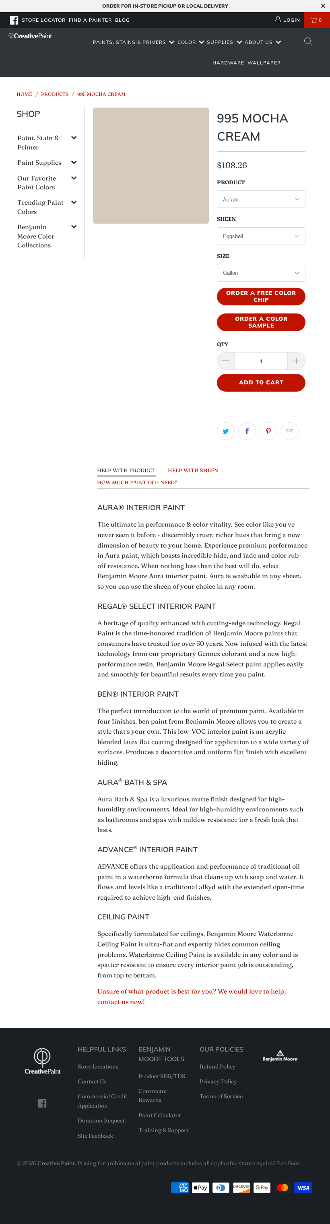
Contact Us (92, 1081)
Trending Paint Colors (40, 206)
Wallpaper (264, 63)
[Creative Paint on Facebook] (14, 20)
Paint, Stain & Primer (38, 142)
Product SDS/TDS (161, 1076)
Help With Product (126, 470)
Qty (222, 344)
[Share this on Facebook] (247, 431)
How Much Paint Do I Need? (137, 482)
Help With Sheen (193, 470)
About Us (259, 42)
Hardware (228, 63)
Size (223, 256)
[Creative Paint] (30, 36)
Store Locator (44, 20)
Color (186, 42)
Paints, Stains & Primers (129, 42)
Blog (122, 20)
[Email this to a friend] (290, 431)
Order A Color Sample (261, 322)
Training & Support (163, 1130)
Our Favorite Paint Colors (36, 182)
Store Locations (98, 1066)
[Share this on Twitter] (226, 431)
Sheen (226, 219)
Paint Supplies (39, 162)
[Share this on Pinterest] (268, 431)
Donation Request (101, 1120)
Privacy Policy (218, 1081)
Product (231, 182)
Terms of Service (221, 1096)
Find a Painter (90, 20)
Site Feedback (95, 1135)
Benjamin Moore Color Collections (35, 236)
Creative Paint (56, 1163)
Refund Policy (218, 1066)
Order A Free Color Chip (261, 296)
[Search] (308, 42)
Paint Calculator (159, 1115)
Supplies (220, 42)
